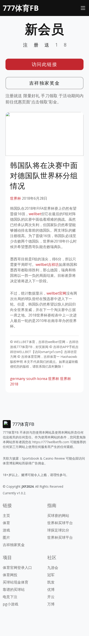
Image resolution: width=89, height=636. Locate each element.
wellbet (35, 213)
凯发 (51, 582)
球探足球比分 (58, 530)
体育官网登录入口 (17, 567)
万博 (51, 604)
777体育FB (21, 8)
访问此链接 (45, 64)
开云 (51, 596)
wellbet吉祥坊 (47, 264)
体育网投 (10, 574)
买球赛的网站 (58, 515)
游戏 (6, 530)
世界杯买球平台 (60, 522)
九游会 (52, 567)
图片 (6, 537)
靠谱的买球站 (14, 589)
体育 (6, 522)
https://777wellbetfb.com (50, 442)
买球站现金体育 (15, 582)
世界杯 (15, 198)
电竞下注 (10, 596)
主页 (6, 515)
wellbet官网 (56, 293)
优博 (51, 589)
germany (17, 378)
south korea (36, 378)
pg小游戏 (10, 604)
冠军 (51, 574)
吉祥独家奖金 (44, 83)
